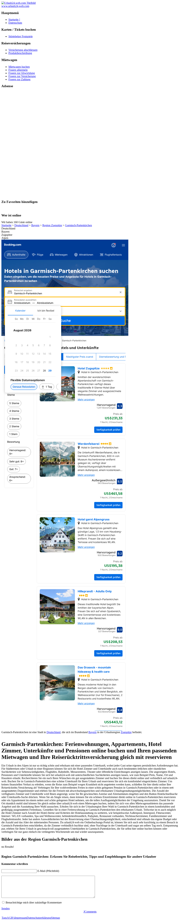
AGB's (11, 917)
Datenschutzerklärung (39, 917)
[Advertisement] (90, 144)
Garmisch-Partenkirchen (78, 225)
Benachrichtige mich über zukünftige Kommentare (34, 902)
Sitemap (55, 917)
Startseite (6, 225)
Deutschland (21, 225)
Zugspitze (126, 732)
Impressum (21, 917)
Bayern (35, 225)
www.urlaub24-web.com (15, 6)
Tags (4, 917)
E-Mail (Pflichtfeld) (48, 870)
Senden (5, 908)
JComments (90, 911)
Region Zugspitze (52, 225)
